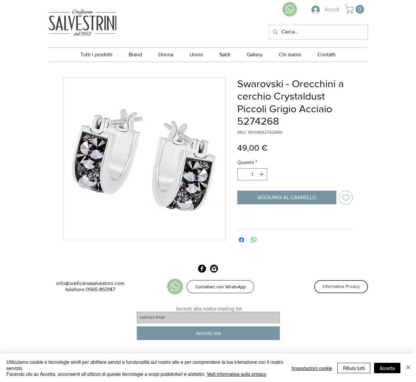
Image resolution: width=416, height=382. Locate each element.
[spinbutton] (252, 174)
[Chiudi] (408, 368)
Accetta (387, 368)
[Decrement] (242, 174)
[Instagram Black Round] (214, 269)
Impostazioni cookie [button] (312, 368)
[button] (355, 9)
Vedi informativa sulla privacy (236, 374)
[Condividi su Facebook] (241, 240)
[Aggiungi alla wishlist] (346, 197)
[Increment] (262, 174)
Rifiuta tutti (354, 368)
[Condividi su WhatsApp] (254, 240)
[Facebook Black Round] (202, 269)
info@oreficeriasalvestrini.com (90, 283)
